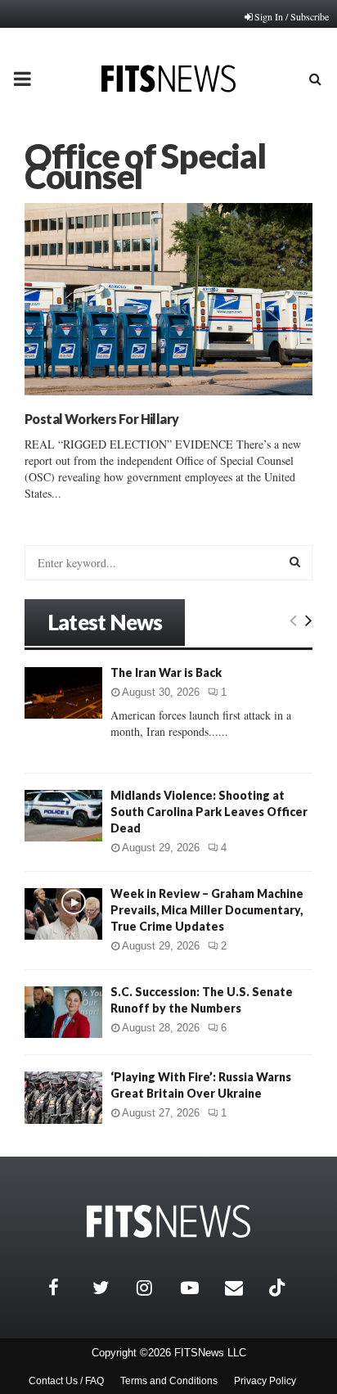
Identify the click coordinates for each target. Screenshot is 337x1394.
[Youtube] (199, 1288)
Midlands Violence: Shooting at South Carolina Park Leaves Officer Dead (209, 811)
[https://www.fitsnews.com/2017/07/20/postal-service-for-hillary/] (168, 299)
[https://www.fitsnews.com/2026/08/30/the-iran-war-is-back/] (63, 693)
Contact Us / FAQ (66, 1381)
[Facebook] (66, 1288)
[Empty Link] (293, 620)
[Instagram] (155, 1288)
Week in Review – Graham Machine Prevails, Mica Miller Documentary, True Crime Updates (206, 909)
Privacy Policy (265, 1381)
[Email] (243, 1288)
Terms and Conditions (169, 1381)
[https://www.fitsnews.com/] (168, 1222)
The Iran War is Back (166, 672)
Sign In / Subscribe (291, 16)
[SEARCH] (294, 561)
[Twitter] (110, 1288)
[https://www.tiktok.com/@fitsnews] (279, 1288)
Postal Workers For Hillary (101, 418)
